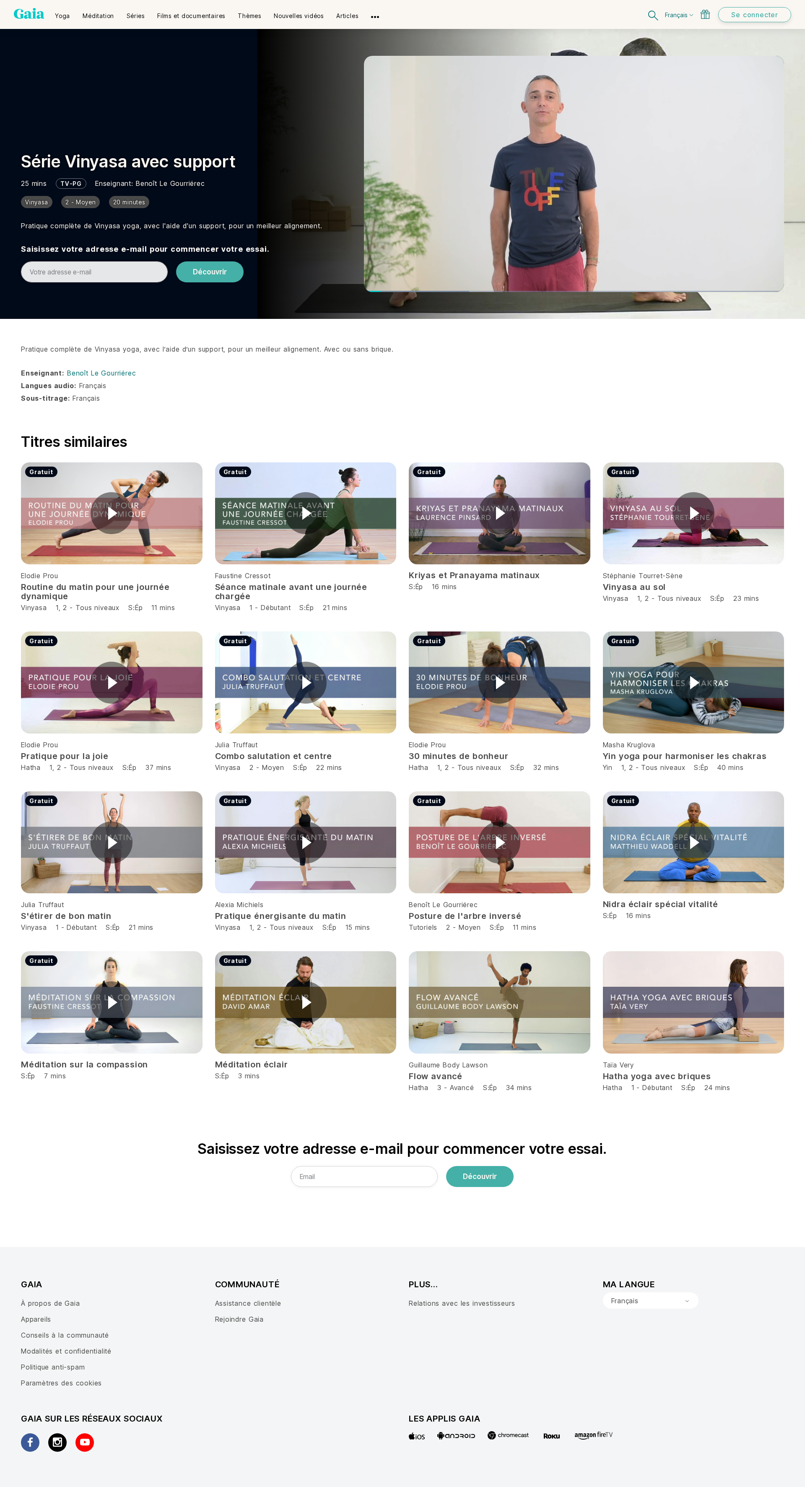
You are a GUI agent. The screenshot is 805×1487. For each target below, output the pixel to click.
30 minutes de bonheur (459, 756)
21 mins (335, 607)
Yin (608, 767)
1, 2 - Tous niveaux (87, 607)
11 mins (163, 607)
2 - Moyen (268, 767)
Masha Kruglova (629, 745)
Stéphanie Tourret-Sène (643, 575)
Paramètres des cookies (61, 1383)
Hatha (31, 767)
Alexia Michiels (239, 904)
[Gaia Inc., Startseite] (29, 13)
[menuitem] (62, 13)
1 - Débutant (271, 607)
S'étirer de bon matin (66, 916)
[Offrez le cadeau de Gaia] (705, 14)
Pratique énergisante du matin (280, 916)
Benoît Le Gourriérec (170, 183)
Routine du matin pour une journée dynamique (95, 591)
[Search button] (654, 14)
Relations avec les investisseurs (462, 1303)
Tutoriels (423, 927)
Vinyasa (34, 607)
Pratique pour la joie (65, 756)
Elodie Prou (39, 575)
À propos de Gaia (50, 1303)
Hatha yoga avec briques (657, 1076)
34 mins (519, 1087)
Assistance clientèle (248, 1303)
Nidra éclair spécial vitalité (660, 904)
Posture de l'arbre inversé (465, 916)
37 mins (158, 767)
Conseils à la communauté (65, 1335)
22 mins (329, 767)
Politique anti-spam (53, 1367)
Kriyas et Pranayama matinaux (474, 575)
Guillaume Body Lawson (448, 1065)
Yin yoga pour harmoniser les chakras (685, 756)
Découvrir (210, 272)
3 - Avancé (457, 1087)
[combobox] (651, 1300)
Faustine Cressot (243, 575)
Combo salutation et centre (273, 756)
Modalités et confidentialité (66, 1351)
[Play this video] (111, 513)
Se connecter (754, 14)
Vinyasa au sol (634, 587)
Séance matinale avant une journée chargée (291, 591)
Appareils (36, 1319)
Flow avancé (435, 1076)
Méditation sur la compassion (84, 1064)
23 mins (746, 598)
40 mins (730, 767)
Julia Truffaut (236, 745)
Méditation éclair (251, 1064)
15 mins (357, 927)
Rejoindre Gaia (239, 1319)
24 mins (717, 1087)
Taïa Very (618, 1065)
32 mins (546, 767)
